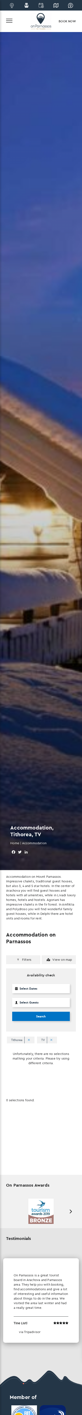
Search (41, 1016)
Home (14, 843)
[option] (41, 1211)
